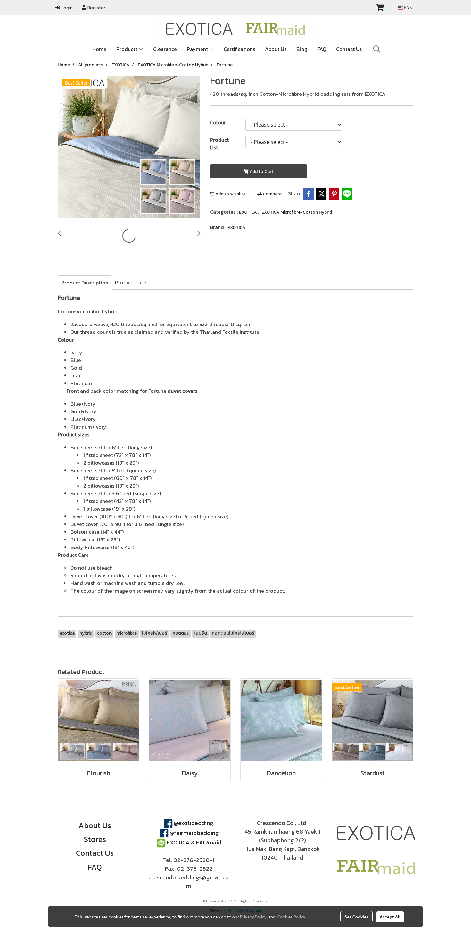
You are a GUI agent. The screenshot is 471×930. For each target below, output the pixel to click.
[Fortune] (129, 148)
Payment (198, 49)
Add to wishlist (229, 194)
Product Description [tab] (84, 282)
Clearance (165, 49)
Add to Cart (261, 171)
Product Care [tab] (130, 282)
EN (406, 7)
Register (95, 7)
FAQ (321, 49)
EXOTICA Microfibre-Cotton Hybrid (296, 212)
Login (66, 7)
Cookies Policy (291, 916)
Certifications (239, 49)
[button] (377, 49)
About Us (275, 49)
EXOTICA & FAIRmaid (194, 842)
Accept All (390, 916)
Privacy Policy (253, 916)
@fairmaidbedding (194, 832)
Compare (272, 194)
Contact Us (349, 49)
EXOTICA (248, 212)
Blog (301, 49)
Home (99, 49)
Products (127, 49)
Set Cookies (356, 916)
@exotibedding (193, 823)
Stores (95, 839)
